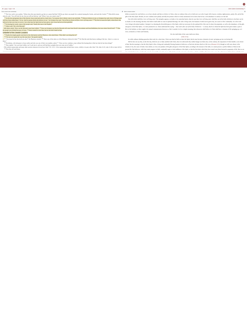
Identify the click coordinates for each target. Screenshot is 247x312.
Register (243, 2)
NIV (10, 9)
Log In (239, 2)
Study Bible (233, 2)
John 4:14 (184, 36)
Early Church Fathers (213, 2)
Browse (204, 2)
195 (143, 26)
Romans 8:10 (215, 44)
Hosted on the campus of (117, 63)
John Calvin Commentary (236, 9)
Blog (229, 2)
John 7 (6, 9)
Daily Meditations (223, 2)
